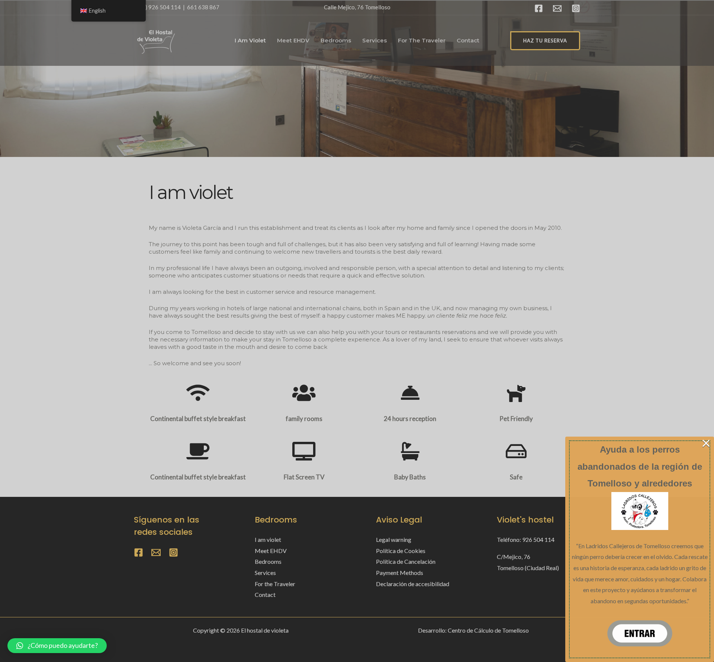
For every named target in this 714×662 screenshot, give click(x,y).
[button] (57, 645)
